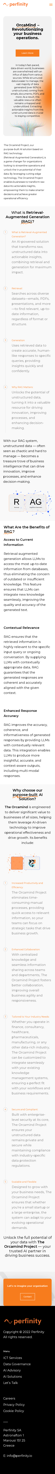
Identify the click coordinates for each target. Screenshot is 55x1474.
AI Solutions (12, 1377)
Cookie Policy (13, 1411)
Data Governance (17, 1364)
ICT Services (12, 1358)
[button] (50, 4)
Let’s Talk (10, 1383)
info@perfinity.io (19, 1456)
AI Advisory (12, 1370)
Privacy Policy (14, 1405)
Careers (9, 1398)
